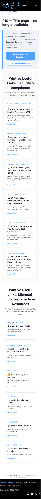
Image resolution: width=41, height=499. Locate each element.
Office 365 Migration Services (17, 375)
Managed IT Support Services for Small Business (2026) (19, 140)
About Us (3, 486)
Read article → (12, 124)
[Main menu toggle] (36, 5)
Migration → (13, 371)
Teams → (11, 396)
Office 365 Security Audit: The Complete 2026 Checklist (20, 229)
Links (19, 486)
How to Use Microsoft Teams (18, 401)
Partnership (33, 483)
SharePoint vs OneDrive (20, 426)
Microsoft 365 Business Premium (19, 449)
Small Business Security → (20, 164)
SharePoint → (13, 422)
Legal (25, 483)
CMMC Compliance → (16, 253)
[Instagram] (40, 494)
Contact (12, 486)
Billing (18, 483)
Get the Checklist (7, 483)
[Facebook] (32, 494)
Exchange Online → (16, 345)
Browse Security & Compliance (20, 55)
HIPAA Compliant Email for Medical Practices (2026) (20, 110)
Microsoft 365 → (15, 445)
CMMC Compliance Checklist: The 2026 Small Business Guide (19, 259)
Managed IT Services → (17, 134)
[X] (36, 494)
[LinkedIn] (28, 494)
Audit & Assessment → (17, 223)
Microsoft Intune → (16, 322)
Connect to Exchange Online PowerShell (18, 350)
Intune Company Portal (20, 326)
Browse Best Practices (21, 63)
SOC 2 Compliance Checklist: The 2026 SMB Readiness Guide (18, 200)
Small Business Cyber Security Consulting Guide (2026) (19, 170)
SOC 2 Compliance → (16, 194)
